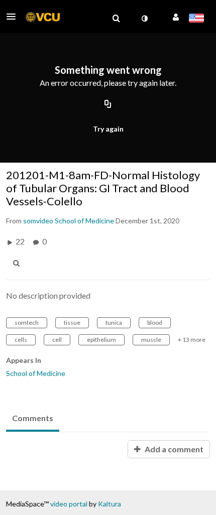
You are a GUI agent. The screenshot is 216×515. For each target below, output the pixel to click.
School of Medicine (35, 373)
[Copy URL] (108, 104)
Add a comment (173, 449)
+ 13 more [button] (191, 339)
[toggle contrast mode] (144, 19)
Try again (108, 128)
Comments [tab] (32, 418)
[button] (14, 17)
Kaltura (109, 503)
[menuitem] (116, 19)
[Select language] (196, 19)
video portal (68, 503)
